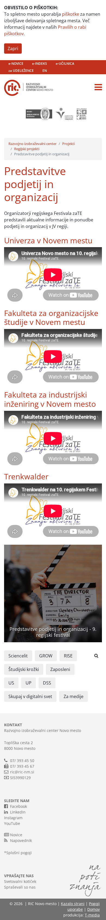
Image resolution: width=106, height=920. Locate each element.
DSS (47, 683)
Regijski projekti (26, 148)
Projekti (68, 143)
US (11, 683)
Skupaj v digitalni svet (30, 696)
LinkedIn (18, 812)
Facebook (18, 806)
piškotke (70, 14)
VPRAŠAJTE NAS (19, 875)
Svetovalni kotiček (20, 881)
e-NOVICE (15, 63)
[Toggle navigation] (98, 87)
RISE (68, 656)
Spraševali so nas (20, 887)
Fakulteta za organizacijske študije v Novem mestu (51, 317)
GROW (45, 656)
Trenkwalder (26, 476)
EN (44, 70)
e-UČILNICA (65, 63)
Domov (93, 909)
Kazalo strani (73, 903)
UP (29, 683)
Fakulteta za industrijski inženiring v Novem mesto (50, 399)
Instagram (13, 817)
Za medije (73, 696)
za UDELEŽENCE (21, 70)
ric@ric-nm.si (22, 771)
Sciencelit (18, 656)
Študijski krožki (23, 669)
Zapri (13, 48)
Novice (16, 834)
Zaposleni (60, 669)
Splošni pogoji (19, 852)
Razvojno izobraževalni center (32, 143)
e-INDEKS (39, 63)
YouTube (12, 823)
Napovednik (21, 840)
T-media (92, 915)
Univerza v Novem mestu (48, 240)
